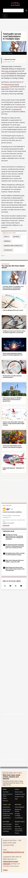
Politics (5, 798)
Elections (5, 801)
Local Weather (19, 818)
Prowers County (19, 796)
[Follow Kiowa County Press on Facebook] (10, 586)
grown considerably (11, 71)
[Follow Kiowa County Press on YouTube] (21, 586)
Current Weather (19, 807)
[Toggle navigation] (4, 16)
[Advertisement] (14, 651)
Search (17, 824)
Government (6, 807)
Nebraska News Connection (13, 245)
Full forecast (6, 525)
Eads (16, 799)
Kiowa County (19, 792)
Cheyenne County (20, 794)
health (6, 236)
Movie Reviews (7, 826)
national (16, 236)
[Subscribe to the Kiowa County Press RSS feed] (16, 586)
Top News (6, 792)
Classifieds (6, 831)
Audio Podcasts (7, 829)
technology (8, 250)
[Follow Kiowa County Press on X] (5, 586)
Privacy (17, 833)
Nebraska (7, 241)
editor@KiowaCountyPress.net (13, 852)
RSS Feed (17, 826)
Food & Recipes (7, 824)
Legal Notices (7, 818)
